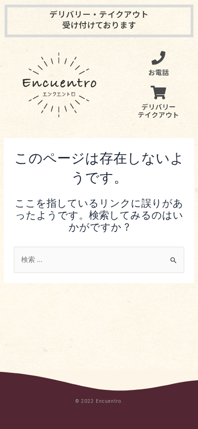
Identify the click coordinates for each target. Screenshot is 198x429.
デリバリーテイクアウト (158, 111)
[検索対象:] (99, 259)
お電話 (158, 72)
